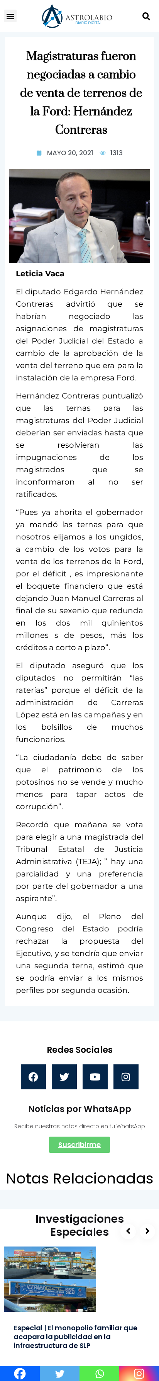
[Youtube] (95, 1076)
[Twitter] (64, 1076)
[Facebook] (33, 1076)
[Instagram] (126, 1076)
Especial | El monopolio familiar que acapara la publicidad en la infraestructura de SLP (75, 1336)
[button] (10, 16)
